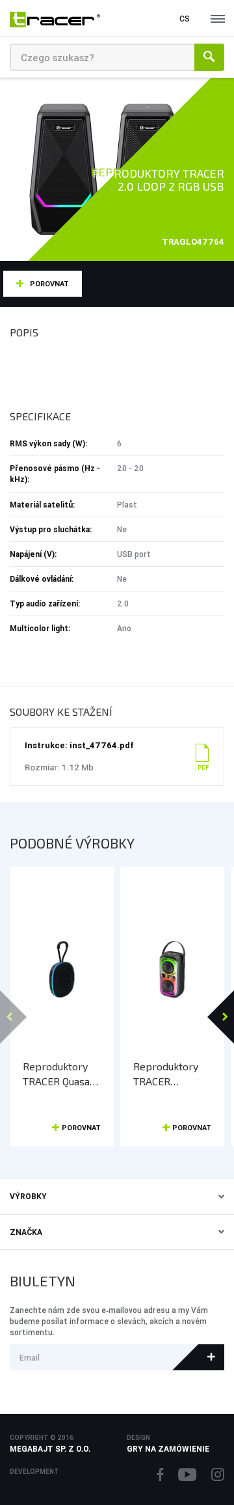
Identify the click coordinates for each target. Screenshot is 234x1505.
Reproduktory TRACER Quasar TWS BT (58, 1074)
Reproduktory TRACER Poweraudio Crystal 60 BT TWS (165, 1074)
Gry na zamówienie (168, 1449)
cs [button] (184, 18)
